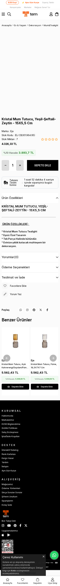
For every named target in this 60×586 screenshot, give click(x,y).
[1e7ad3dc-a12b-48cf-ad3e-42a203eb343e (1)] (7, 546)
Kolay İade (7, 505)
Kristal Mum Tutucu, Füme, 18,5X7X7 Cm (44, 366)
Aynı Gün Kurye (30, 3)
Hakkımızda (7, 416)
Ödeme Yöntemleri (11, 488)
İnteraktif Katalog (10, 450)
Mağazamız (7, 484)
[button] (12, 349)
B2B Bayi (12, 2)
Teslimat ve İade (13, 277)
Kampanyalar (15, 7)
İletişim (5, 466)
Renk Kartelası (9, 454)
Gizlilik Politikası (9, 428)
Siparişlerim (7, 501)
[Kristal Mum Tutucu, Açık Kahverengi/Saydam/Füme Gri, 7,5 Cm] (15, 341)
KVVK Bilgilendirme (11, 424)
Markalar (28, 7)
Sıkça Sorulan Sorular (12, 492)
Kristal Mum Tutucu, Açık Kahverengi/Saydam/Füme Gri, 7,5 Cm (15, 366)
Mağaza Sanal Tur (42, 7)
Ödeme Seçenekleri (16, 267)
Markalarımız (8, 420)
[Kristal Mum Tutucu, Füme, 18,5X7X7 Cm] (44, 341)
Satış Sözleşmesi (10, 432)
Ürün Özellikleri (12, 198)
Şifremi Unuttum (9, 496)
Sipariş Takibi (48, 2)
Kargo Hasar (8, 458)
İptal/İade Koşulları (11, 436)
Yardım (5, 462)
